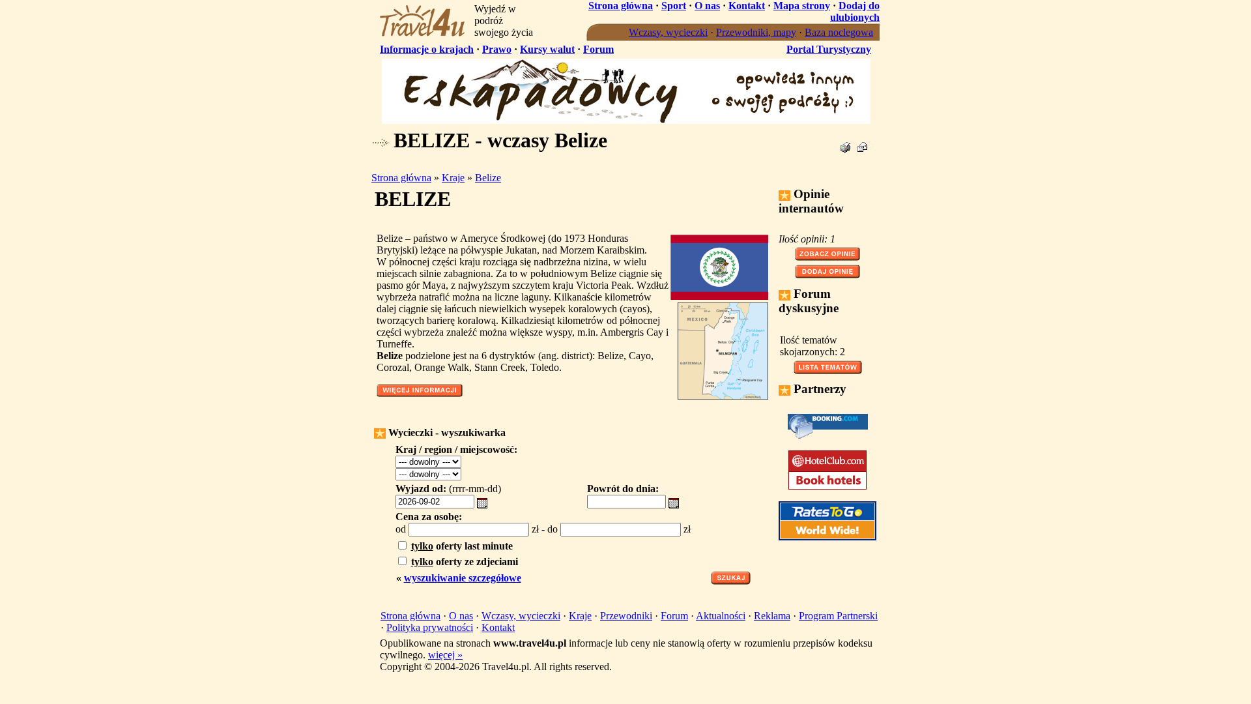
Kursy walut (547, 49)
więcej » (445, 654)
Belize (488, 177)
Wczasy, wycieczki (668, 32)
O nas (707, 5)
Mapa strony (801, 5)
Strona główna (620, 5)
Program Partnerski (838, 615)
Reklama (772, 615)
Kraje (453, 177)
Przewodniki (626, 615)
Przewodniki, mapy (756, 32)
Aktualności (720, 615)
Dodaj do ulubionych (855, 11)
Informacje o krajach (427, 49)
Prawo (496, 49)
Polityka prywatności (429, 627)
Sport (673, 5)
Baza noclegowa (839, 32)
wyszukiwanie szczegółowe (462, 577)
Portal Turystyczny (828, 49)
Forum (598, 49)
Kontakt (746, 5)
